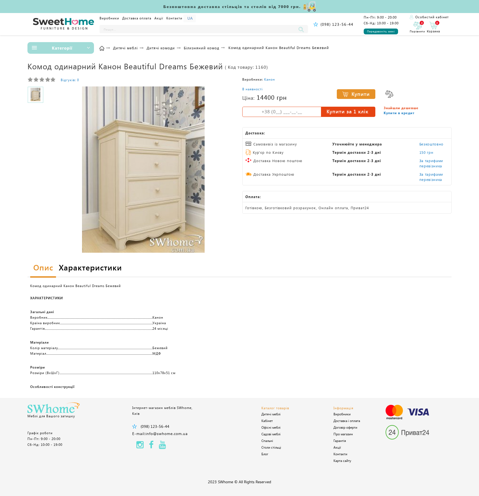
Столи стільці (271, 447)
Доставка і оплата (346, 420)
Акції (158, 18)
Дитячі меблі (271, 414)
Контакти (174, 18)
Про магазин (343, 434)
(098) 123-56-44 (336, 24)
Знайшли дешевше (401, 108)
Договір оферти (345, 427)
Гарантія (339, 440)
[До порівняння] (389, 94)
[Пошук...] (302, 29)
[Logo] (63, 24)
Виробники (109, 18)
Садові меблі (271, 434)
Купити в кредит (399, 113)
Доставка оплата (136, 18)
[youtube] (162, 446)
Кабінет (267, 420)
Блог (264, 454)
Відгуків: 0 (70, 80)
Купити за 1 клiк (347, 111)
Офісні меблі (271, 427)
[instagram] (140, 446)
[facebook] (151, 446)
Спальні (267, 440)
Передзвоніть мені (381, 31)
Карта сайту (342, 460)
